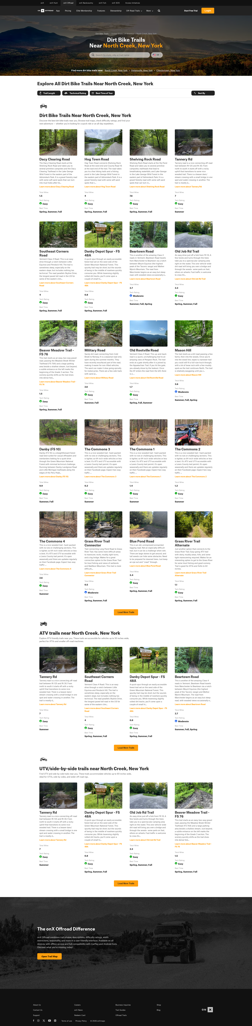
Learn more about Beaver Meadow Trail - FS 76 (58, 366)
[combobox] (122, 55)
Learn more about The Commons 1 (149, 461)
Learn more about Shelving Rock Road (149, 171)
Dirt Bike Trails (102, 33)
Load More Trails (126, 612)
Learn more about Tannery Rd (194, 171)
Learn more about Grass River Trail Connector (103, 557)
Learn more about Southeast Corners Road (58, 267)
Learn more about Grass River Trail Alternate (194, 557)
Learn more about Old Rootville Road (149, 366)
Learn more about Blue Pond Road (149, 557)
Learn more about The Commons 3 (103, 461)
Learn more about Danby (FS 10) (58, 461)
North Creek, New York (116, 70)
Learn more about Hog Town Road (103, 171)
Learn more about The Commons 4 (58, 557)
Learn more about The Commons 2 (194, 461)
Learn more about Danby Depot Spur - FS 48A (103, 267)
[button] (49, 93)
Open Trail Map (49, 956)
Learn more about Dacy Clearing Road (58, 171)
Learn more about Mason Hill (194, 366)
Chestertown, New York (168, 70)
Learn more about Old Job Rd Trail (194, 267)
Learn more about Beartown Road (149, 267)
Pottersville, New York (142, 70)
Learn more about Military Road (103, 366)
